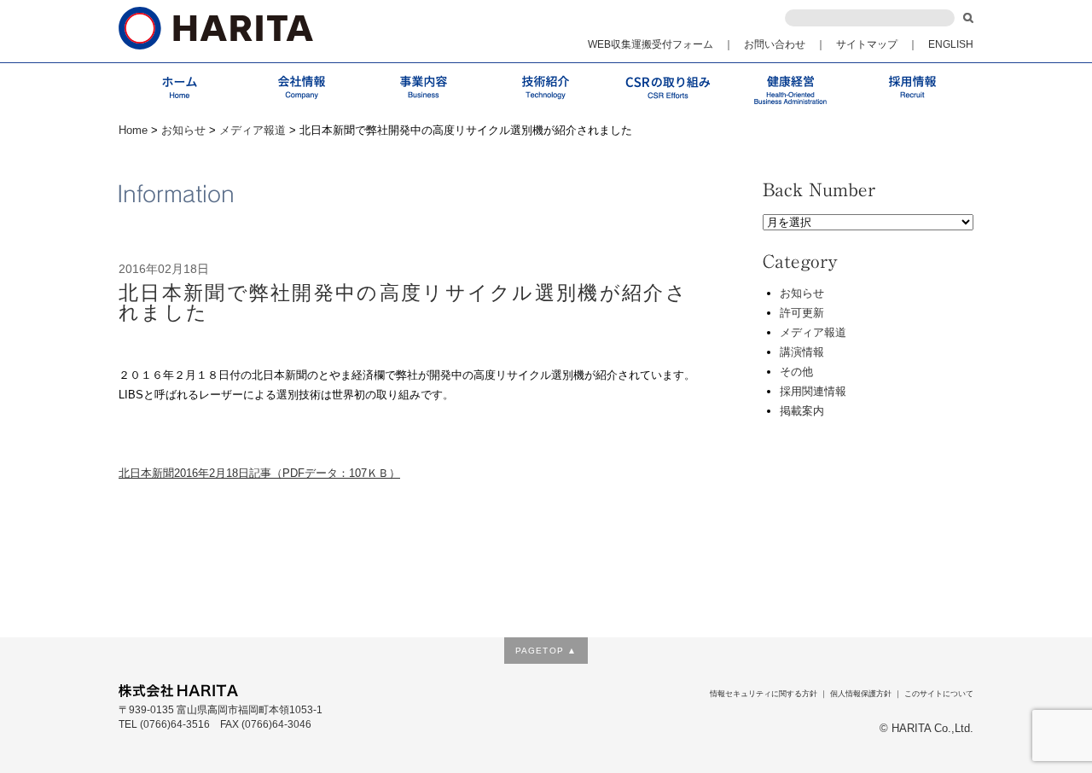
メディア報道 (252, 130)
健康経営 (790, 87)
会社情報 (302, 87)
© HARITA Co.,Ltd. (926, 729)
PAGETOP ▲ (545, 650)
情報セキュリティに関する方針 (763, 693)
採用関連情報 (813, 391)
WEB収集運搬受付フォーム (650, 44)
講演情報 (802, 352)
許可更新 (802, 312)
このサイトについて (938, 693)
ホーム (180, 87)
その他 (796, 371)
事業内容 (424, 87)
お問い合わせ (774, 44)
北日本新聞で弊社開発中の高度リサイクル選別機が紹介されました (403, 302)
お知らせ (183, 130)
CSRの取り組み (668, 87)
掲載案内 (802, 410)
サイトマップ (866, 44)
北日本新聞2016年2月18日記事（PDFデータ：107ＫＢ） (259, 473)
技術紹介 (546, 87)
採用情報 (912, 87)
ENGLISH (950, 44)
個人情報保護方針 (861, 693)
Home (133, 130)
